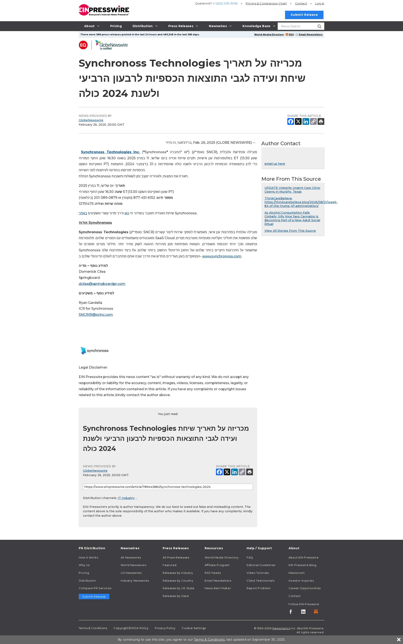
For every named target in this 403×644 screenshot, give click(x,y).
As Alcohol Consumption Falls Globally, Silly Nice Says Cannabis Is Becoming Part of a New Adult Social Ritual (292, 218)
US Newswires (131, 572)
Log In (319, 3)
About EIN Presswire (303, 557)
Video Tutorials (258, 572)
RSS (291, 34)
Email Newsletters (311, 34)
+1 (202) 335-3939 (225, 3)
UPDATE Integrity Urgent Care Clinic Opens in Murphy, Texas (292, 190)
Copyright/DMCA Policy (131, 628)
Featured (170, 565)
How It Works (88, 557)
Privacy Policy (165, 628)
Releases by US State (179, 588)
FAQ (250, 557)
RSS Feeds (213, 572)
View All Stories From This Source (290, 231)
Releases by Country (178, 580)
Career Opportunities (305, 588)
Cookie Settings (194, 628)
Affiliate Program (217, 565)
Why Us (84, 565)
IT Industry (126, 498)
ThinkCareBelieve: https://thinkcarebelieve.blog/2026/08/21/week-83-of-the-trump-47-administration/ (301, 202)
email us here (274, 164)
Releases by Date (176, 596)
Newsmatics (281, 628)
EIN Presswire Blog (303, 565)
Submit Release (304, 15)
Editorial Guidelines (261, 565)
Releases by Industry (178, 572)
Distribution (87, 580)
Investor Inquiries (301, 580)
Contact (301, 3)
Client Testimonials (260, 580)
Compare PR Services (95, 588)
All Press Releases (176, 557)
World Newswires (133, 565)
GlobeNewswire (91, 120)
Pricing (266, 3)
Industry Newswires (135, 580)
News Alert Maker (218, 588)
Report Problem (259, 588)
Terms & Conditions (93, 628)
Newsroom (297, 572)
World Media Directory (269, 34)
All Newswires (131, 557)
